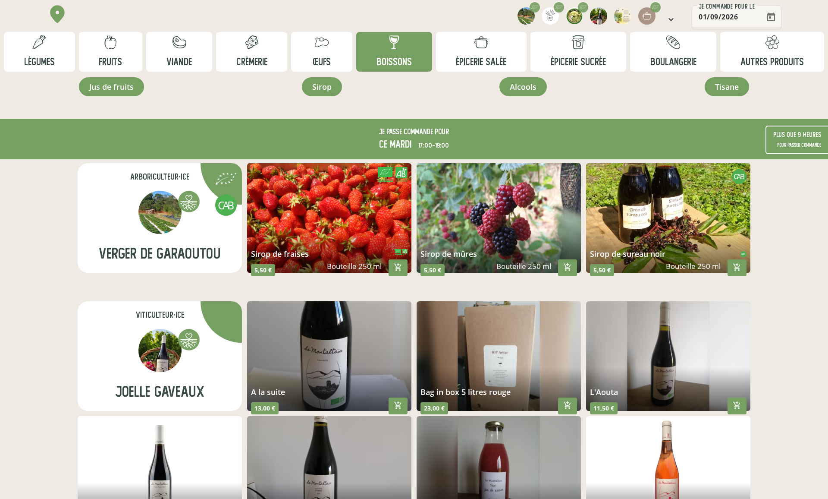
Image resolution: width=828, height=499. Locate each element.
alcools (523, 87)
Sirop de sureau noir (627, 254)
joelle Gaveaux (159, 392)
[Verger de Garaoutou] (160, 212)
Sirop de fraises (280, 254)
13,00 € (264, 408)
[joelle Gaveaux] (160, 350)
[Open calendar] (771, 17)
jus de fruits (111, 87)
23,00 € (434, 408)
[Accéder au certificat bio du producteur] (226, 180)
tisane (727, 87)
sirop (322, 87)
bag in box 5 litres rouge (465, 392)
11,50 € (603, 408)
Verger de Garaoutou (160, 254)
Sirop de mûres (448, 254)
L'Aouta (604, 392)
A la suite (268, 392)
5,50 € (263, 270)
